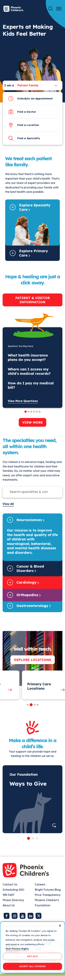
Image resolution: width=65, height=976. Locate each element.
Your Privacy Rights (17, 948)
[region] (32, 947)
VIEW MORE (32, 422)
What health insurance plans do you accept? (28, 357)
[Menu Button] (59, 8)
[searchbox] (29, 492)
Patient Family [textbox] (28, 85)
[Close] (60, 925)
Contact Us (10, 884)
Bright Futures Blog (48, 889)
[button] (28, 705)
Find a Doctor (26, 111)
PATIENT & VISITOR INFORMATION (32, 300)
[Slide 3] (37, 838)
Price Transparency (47, 895)
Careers (40, 884)
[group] (28, 685)
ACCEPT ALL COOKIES (32, 966)
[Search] (50, 8)
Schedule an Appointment (35, 98)
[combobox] (27, 85)
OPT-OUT (32, 956)
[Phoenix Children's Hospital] (13, 9)
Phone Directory (13, 900)
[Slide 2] (33, 838)
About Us (9, 905)
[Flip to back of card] (54, 825)
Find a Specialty (28, 138)
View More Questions (23, 401)
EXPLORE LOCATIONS (32, 660)
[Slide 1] (28, 838)
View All (8, 504)
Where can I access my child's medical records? (29, 371)
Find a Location (28, 125)
